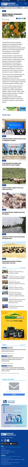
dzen (7, 440)
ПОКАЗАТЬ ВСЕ (23, 267)
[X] (16, 18)
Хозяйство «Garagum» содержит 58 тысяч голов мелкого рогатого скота (12, 188)
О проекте (3, 448)
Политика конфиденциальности (8, 451)
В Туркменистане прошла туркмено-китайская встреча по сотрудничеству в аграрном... (14, 139)
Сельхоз (4, 11)
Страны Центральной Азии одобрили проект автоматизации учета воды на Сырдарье (11, 164)
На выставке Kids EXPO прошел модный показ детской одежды (16, 307)
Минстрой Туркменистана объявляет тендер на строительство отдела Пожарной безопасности (13, 350)
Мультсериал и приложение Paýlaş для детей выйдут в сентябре (16, 272)
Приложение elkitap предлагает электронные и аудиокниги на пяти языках (17, 282)
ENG (18, 0)
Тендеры (4, 345)
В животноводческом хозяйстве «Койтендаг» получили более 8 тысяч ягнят (12, 262)
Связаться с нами (4, 453)
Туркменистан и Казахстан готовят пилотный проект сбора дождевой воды (13, 237)
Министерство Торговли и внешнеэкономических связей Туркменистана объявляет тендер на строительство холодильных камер (12, 359)
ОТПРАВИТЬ (14, 394)
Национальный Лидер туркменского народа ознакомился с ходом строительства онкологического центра (17, 301)
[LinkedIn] (18, 18)
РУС (24, 0)
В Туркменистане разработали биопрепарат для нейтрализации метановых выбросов (17, 277)
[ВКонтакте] (20, 18)
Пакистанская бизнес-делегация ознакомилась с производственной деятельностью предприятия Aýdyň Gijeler (16, 294)
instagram (5, 440)
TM (21, 0)
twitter (2, 440)
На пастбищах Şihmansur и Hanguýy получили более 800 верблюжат (13, 213)
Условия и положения (5, 450)
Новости (4, 267)
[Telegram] (21, 18)
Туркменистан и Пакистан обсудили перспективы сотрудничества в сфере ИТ (16, 288)
